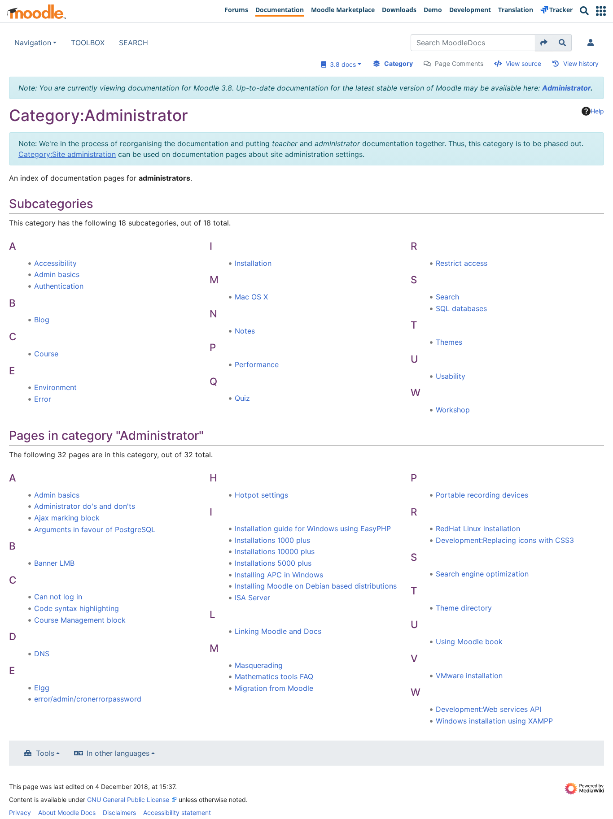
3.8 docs (341, 64)
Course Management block (80, 619)
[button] (600, 11)
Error (42, 398)
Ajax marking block (67, 517)
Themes (449, 342)
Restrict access (461, 263)
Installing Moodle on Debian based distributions (316, 585)
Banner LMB (54, 563)
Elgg (41, 687)
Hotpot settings (261, 494)
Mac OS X (251, 296)
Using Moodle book (469, 641)
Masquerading (259, 665)
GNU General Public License (128, 799)
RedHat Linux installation (478, 528)
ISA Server (252, 597)
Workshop (453, 409)
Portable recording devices (482, 494)
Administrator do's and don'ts (84, 506)
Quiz (242, 398)
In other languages (118, 753)
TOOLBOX (88, 42)
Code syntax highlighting (76, 608)
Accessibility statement (177, 812)
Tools (45, 753)
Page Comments (459, 63)
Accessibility (55, 263)
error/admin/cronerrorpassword (87, 698)
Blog (41, 319)
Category (398, 63)
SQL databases (461, 308)
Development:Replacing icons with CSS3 (505, 540)
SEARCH (133, 42)
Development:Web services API (488, 709)
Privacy (20, 812)
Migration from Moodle (274, 688)
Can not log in (58, 596)
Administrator (566, 87)
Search (447, 296)
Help (597, 111)
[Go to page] (544, 42)
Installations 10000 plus (275, 551)
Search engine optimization (482, 573)
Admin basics (56, 274)
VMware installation (469, 675)
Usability (450, 376)
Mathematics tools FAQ (274, 676)
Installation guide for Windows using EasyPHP (313, 528)
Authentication (58, 286)
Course (46, 353)
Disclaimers (119, 812)
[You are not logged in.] (592, 43)
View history (581, 63)
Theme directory (464, 607)
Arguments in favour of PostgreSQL (94, 529)
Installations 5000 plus (273, 563)
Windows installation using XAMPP (494, 720)
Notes (245, 330)
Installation (253, 263)
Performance (257, 364)
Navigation (32, 42)
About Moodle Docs (67, 812)
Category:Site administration (67, 154)
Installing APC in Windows (279, 574)
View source (523, 63)
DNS (41, 653)
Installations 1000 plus (272, 540)
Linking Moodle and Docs (278, 631)
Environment (55, 387)
